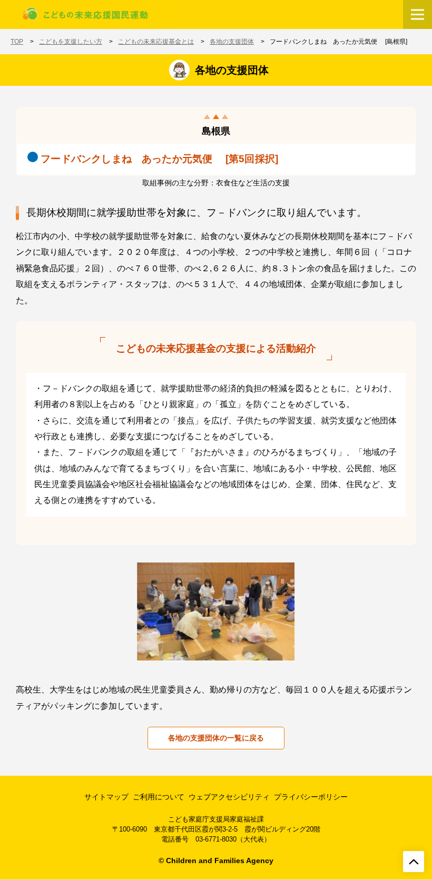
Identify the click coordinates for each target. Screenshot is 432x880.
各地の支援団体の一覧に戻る (216, 738)
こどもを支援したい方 (70, 41)
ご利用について (158, 797)
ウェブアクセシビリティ (229, 797)
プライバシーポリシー (311, 797)
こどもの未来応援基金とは (156, 41)
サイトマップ (106, 797)
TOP (17, 41)
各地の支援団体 (232, 41)
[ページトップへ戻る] (413, 861)
